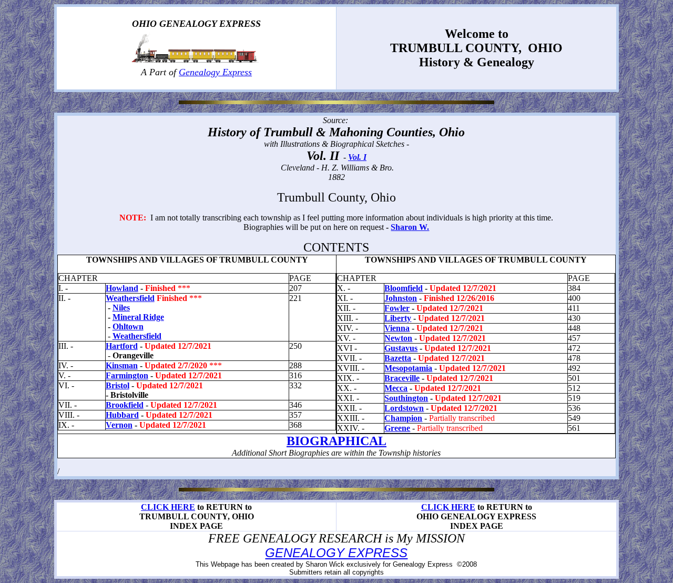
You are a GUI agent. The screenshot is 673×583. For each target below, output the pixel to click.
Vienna (397, 328)
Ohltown (128, 326)
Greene (397, 428)
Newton (398, 338)
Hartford (122, 345)
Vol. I (357, 157)
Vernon (119, 424)
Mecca (395, 388)
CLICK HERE (168, 506)
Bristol (117, 385)
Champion (403, 418)
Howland (122, 288)
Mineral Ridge (138, 317)
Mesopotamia (408, 368)
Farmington (127, 375)
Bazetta (397, 358)
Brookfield (125, 404)
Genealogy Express (215, 72)
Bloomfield (403, 288)
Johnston (400, 298)
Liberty (397, 318)
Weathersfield (130, 298)
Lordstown (404, 408)
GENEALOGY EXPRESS (336, 553)
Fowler (397, 308)
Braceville (402, 378)
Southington (406, 398)
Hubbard (122, 414)
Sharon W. (410, 227)
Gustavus (400, 348)
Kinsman (122, 365)
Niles (121, 307)
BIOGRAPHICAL (336, 441)
